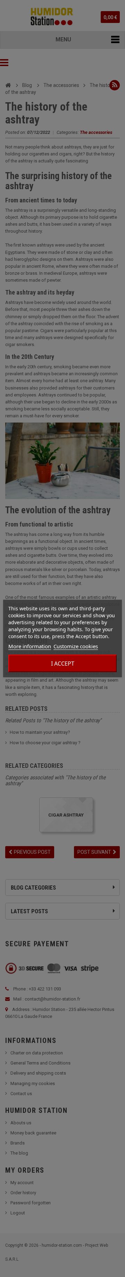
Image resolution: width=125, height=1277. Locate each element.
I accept (62, 663)
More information (29, 646)
